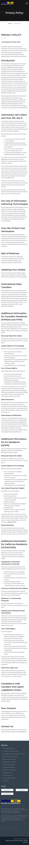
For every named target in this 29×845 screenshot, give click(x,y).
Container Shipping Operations (9, 762)
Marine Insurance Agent (7, 775)
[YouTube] (14, 827)
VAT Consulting (5, 780)
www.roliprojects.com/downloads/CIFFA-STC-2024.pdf (11, 812)
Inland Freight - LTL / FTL (7, 772)
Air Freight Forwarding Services (9, 770)
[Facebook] (10, 827)
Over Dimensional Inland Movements (10, 751)
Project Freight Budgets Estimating (9, 756)
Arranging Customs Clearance (8, 778)
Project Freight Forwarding (8, 748)
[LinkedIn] (2, 827)
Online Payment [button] (7, 793)
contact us (23, 731)
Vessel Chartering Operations (8, 767)
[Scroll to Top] (25, 840)
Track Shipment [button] (22, 789)
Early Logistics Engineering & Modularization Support (13, 753)
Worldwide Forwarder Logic (8, 764)
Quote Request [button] (7, 789)
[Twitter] (6, 827)
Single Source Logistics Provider (9, 759)
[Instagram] (18, 827)
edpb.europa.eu (12, 522)
